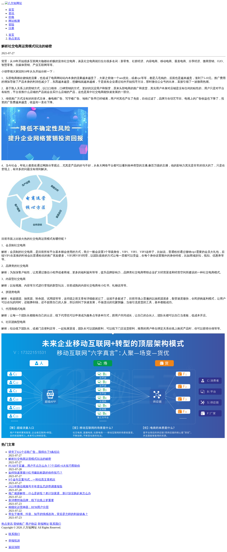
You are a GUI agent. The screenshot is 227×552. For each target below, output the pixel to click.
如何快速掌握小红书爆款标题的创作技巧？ (35, 472)
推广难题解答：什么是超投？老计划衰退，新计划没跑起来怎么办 (50, 493)
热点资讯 (14, 38)
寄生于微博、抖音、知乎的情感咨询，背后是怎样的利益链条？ (48, 514)
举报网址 (43, 523)
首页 (11, 9)
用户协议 (31, 523)
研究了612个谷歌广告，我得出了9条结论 (34, 451)
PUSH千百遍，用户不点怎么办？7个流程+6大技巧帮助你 (44, 465)
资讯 (11, 13)
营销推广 (19, 523)
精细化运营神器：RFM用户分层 (29, 507)
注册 (11, 28)
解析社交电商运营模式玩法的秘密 (30, 458)
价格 (11, 17)
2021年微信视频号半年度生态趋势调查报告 (35, 486)
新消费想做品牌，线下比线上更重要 (31, 500)
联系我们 (55, 523)
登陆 (11, 24)
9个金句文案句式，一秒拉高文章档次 (32, 479)
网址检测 (14, 20)
